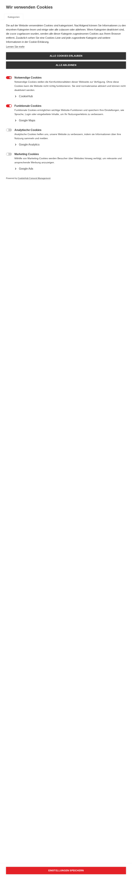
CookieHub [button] (26, 96)
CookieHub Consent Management (34, 178)
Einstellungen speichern (66, 870)
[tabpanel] (66, 107)
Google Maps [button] (27, 120)
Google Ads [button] (26, 168)
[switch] (7, 77)
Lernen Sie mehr (15, 46)
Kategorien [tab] (14, 17)
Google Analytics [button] (29, 144)
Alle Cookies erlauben (66, 56)
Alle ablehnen (66, 65)
